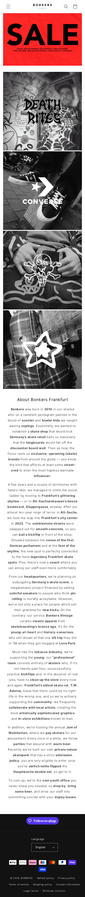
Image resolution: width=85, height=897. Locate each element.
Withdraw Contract (53, 890)
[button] (8, 6)
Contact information (68, 884)
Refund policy (45, 878)
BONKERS (26, 878)
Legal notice (31, 890)
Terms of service (19, 884)
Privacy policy (66, 878)
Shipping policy (42, 884)
